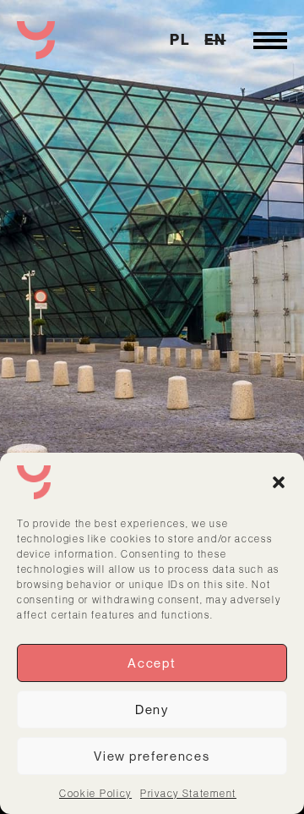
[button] (278, 482)
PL (180, 39)
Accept (152, 663)
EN (215, 39)
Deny (152, 709)
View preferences (151, 756)
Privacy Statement (188, 793)
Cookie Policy (95, 793)
